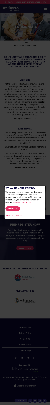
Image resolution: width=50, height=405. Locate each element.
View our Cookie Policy (23, 202)
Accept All (12, 209)
